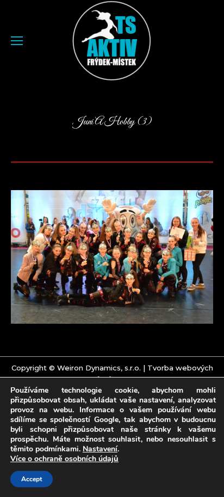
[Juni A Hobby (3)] (112, 257)
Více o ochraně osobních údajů (64, 459)
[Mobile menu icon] (17, 41)
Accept (31, 479)
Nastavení (100, 449)
